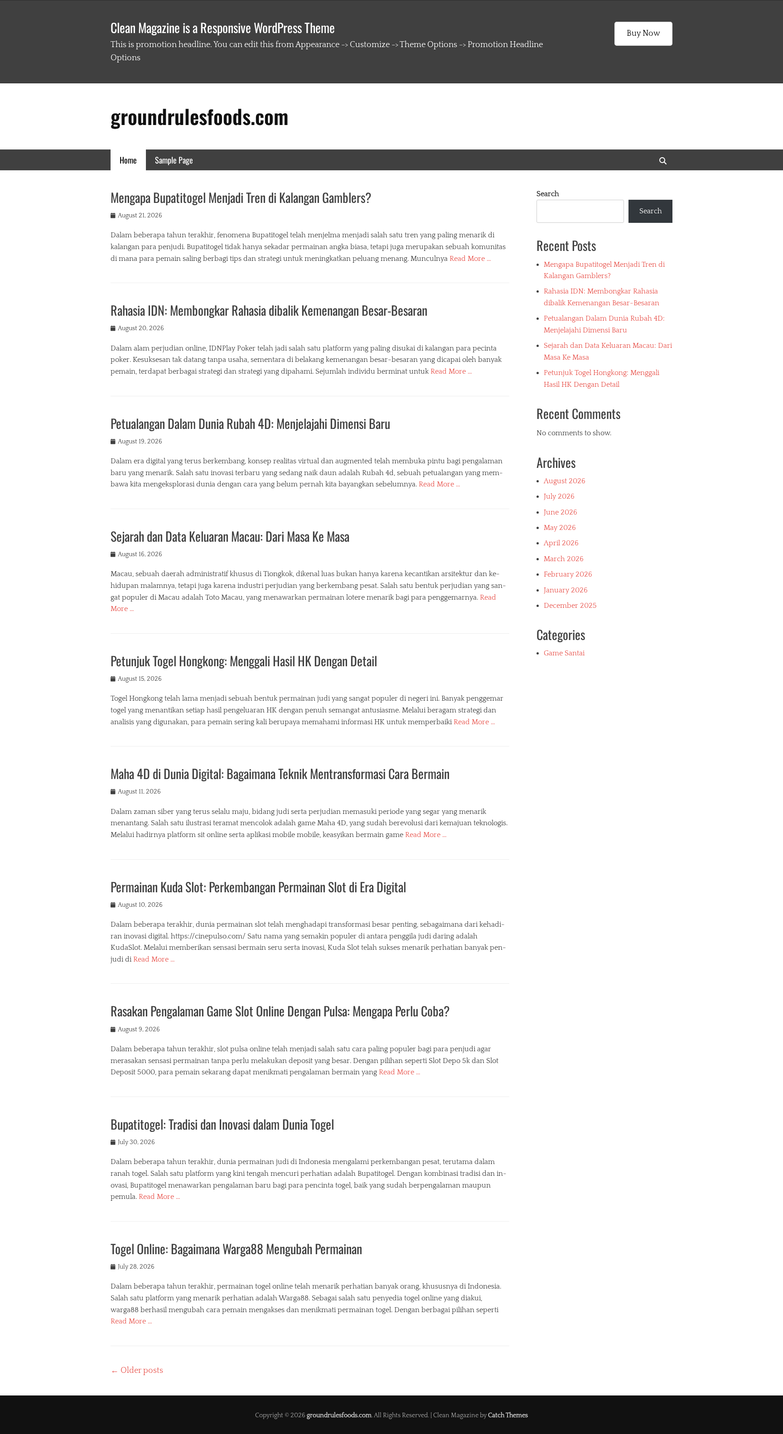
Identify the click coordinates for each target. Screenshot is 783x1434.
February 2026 (568, 574)
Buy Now (643, 33)
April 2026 (561, 543)
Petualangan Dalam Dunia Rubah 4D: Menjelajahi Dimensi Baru (250, 423)
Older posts (137, 1370)
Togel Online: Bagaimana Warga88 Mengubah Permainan (236, 1248)
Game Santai (564, 653)
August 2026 (564, 481)
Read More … (470, 259)
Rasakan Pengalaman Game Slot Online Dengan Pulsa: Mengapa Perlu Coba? (280, 1010)
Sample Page (174, 160)
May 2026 (560, 528)
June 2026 (560, 512)
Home (128, 160)
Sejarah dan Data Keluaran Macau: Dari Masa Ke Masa (230, 536)
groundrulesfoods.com (199, 116)
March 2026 (564, 559)
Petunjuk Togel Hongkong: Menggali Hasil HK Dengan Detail (244, 660)
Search (547, 194)
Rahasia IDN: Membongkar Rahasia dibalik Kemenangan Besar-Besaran (269, 310)
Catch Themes (508, 1415)
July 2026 (559, 496)
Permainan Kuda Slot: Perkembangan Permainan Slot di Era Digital (258, 886)
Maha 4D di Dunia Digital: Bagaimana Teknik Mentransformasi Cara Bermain (280, 773)
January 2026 (566, 590)
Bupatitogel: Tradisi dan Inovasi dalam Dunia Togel (222, 1124)
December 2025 (570, 606)
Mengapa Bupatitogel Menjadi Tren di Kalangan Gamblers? (241, 197)
